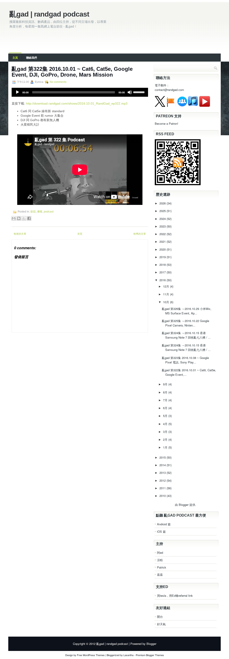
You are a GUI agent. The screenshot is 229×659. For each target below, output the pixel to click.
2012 (163, 480)
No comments (58, 82)
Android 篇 (164, 524)
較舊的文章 (140, 233)
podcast (48, 211)
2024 (163, 219)
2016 (163, 280)
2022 (163, 234)
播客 (39, 211)
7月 (165, 400)
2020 (163, 249)
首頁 (79, 233)
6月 (165, 408)
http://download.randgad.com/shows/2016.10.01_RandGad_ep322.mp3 (76, 103)
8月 (165, 392)
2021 (163, 241)
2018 (163, 264)
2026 (163, 203)
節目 (33, 211)
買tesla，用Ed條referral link (175, 595)
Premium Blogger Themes (150, 655)
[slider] (139, 92)
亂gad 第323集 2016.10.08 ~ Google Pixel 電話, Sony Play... (185, 360)
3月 (165, 431)
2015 (163, 457)
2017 (163, 272)
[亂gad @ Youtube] (204, 105)
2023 (163, 226)
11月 (166, 294)
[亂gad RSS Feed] (178, 184)
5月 (165, 416)
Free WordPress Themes (91, 655)
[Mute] (129, 92)
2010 (163, 496)
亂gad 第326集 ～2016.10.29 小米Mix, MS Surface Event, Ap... (186, 311)
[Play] (17, 92)
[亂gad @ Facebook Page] (170, 105)
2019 (163, 257)
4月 (165, 424)
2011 (163, 488)
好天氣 (161, 624)
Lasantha (128, 655)
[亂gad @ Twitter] (160, 105)
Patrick (161, 567)
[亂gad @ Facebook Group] (182, 105)
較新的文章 (20, 233)
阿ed (160, 552)
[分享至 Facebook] (29, 218)
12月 (166, 286)
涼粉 (160, 560)
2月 (165, 439)
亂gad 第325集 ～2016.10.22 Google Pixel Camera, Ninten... (185, 323)
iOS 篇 (161, 531)
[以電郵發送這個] (13, 218)
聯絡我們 (31, 58)
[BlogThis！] (19, 218)
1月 (165, 447)
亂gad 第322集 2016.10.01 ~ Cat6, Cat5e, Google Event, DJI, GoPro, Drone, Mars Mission (72, 72)
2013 (163, 472)
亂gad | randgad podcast (49, 14)
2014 (163, 465)
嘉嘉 (160, 574)
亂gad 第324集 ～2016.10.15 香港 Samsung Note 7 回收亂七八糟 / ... (186, 335)
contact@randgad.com (169, 90)
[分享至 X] (24, 218)
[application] (80, 92)
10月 (166, 302)
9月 (165, 384)
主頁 (15, 58)
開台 (160, 616)
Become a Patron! (166, 123)
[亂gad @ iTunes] (193, 105)
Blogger (184, 504)
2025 (163, 211)
